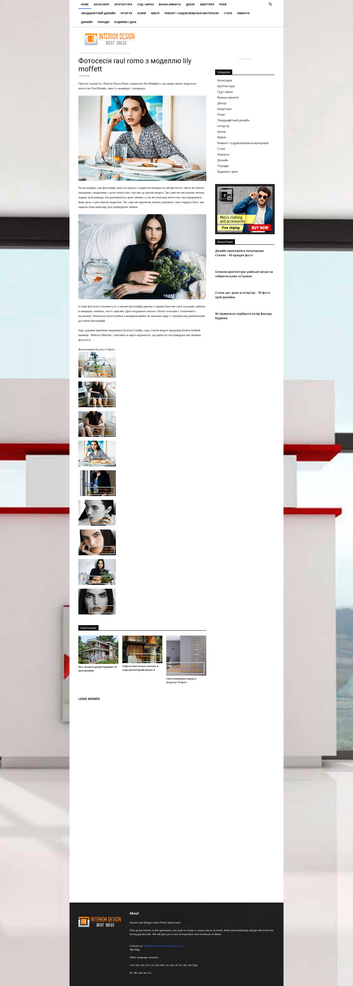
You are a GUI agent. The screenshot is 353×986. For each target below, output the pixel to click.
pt (140, 972)
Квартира (207, 4)
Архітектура (123, 4)
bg (195, 965)
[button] (270, 4)
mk (162, 965)
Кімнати (243, 13)
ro (167, 965)
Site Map (135, 949)
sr (180, 965)
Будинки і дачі (125, 22)
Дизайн (86, 22)
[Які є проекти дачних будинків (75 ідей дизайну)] (98, 650)
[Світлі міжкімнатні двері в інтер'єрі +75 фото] (186, 656)
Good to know (88, 628)
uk (190, 965)
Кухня (142, 13)
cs (152, 965)
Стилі (228, 13)
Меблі (155, 13)
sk (171, 965)
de (136, 972)
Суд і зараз (145, 4)
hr (148, 965)
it (149, 972)
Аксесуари (101, 4)
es (145, 972)
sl (176, 965)
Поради (103, 22)
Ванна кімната (170, 4)
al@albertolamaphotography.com (164, 946)
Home (85, 4)
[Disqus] (142, 749)
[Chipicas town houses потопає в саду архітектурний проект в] (142, 649)
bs (185, 965)
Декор (190, 4)
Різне (223, 4)
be (137, 965)
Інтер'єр (126, 13)
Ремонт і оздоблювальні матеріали (192, 13)
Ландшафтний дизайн (98, 13)
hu (143, 965)
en (132, 965)
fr (131, 972)
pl (157, 965)
